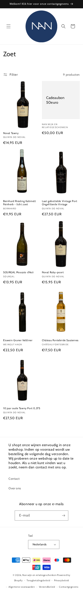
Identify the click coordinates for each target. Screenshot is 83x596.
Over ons (15, 488)
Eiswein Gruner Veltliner (17, 340)
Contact (14, 479)
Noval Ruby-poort (53, 272)
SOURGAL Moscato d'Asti (18, 272)
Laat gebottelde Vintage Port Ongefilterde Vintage (59, 202)
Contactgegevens (69, 586)
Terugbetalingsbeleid (38, 580)
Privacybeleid (61, 580)
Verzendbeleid (47, 586)
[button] (8, 26)
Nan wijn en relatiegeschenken (39, 575)
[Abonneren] (63, 515)
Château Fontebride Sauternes (60, 340)
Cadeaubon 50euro (55, 100)
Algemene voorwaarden (22, 586)
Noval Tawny (11, 133)
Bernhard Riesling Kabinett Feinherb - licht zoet (19, 202)
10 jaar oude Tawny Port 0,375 (21, 408)
